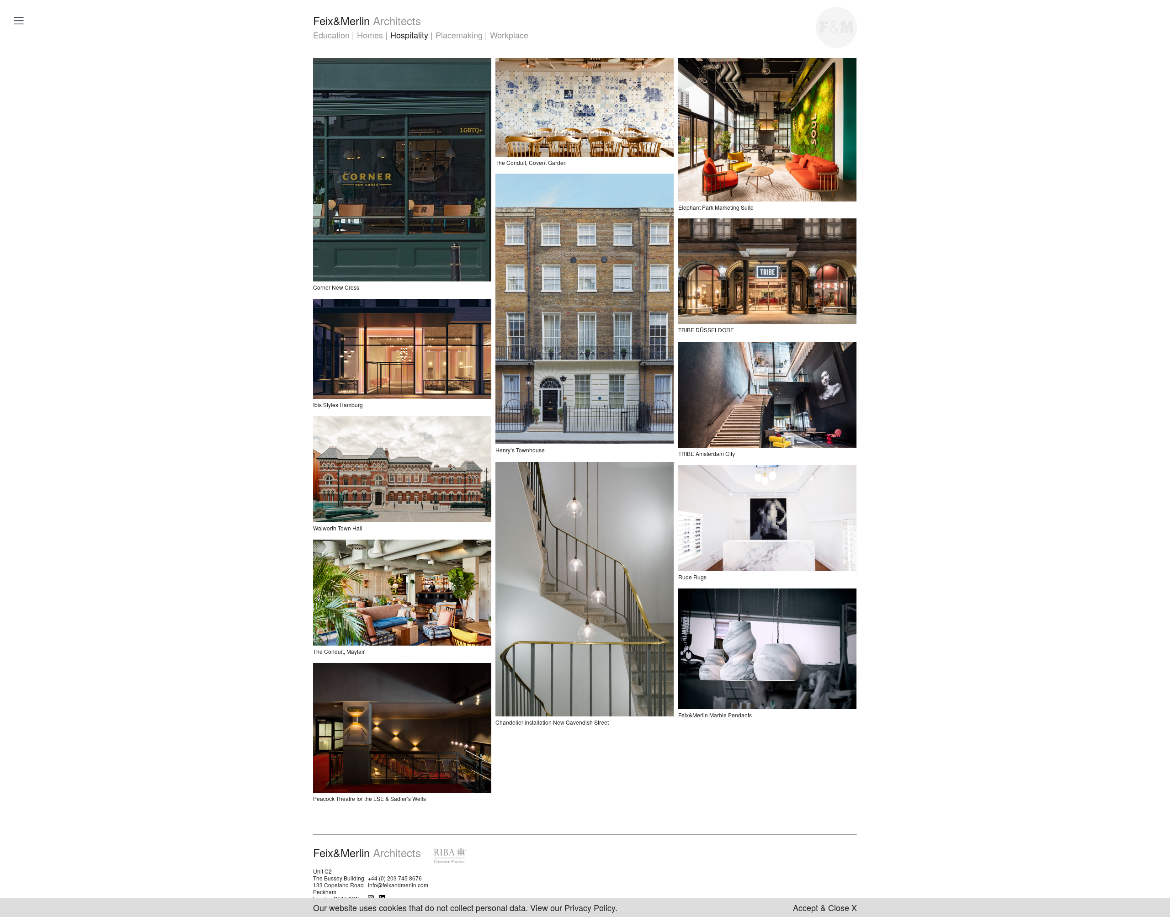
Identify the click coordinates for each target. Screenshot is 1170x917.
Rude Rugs (692, 577)
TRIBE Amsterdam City (706, 453)
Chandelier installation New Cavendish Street (552, 722)
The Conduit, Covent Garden (531, 162)
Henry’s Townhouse (520, 450)
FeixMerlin (367, 20)
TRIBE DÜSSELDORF (706, 330)
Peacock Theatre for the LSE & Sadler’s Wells (369, 798)
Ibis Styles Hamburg (338, 404)
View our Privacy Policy (572, 907)
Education (331, 35)
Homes (370, 35)
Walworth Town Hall (337, 528)
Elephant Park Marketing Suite (716, 207)
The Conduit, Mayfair (339, 651)
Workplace (509, 35)
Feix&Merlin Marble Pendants (715, 715)
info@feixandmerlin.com (398, 885)
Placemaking (459, 35)
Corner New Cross (336, 287)
